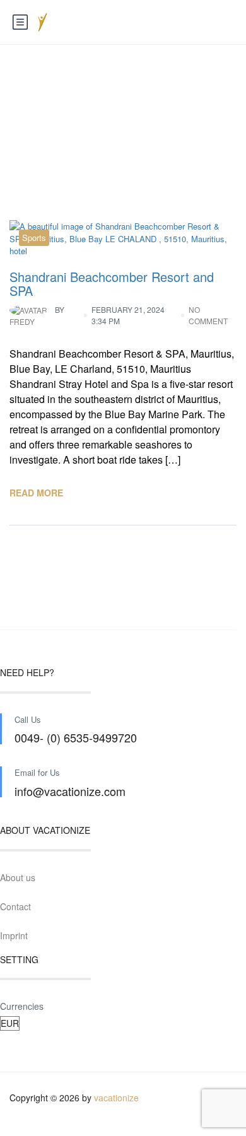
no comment (208, 315)
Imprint (14, 935)
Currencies (22, 1006)
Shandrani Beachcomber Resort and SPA (111, 283)
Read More (36, 492)
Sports (34, 237)
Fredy (36, 315)
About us (17, 877)
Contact (15, 906)
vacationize (116, 1097)
